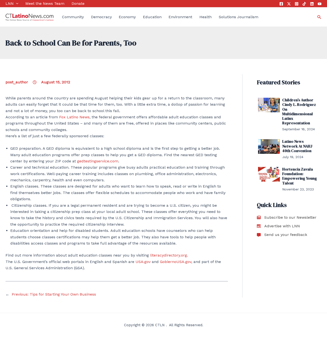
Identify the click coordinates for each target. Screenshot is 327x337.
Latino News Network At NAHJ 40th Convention (297, 146)
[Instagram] (297, 4)
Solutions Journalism (238, 17)
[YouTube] (319, 4)
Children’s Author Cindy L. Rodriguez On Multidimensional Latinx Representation (299, 111)
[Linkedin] (312, 4)
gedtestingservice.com (97, 161)
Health (205, 17)
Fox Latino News (74, 117)
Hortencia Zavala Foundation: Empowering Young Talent (299, 176)
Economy (127, 17)
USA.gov (143, 261)
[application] (16, 3)
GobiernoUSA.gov (175, 261)
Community (73, 17)
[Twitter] (289, 4)
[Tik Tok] (304, 4)
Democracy (101, 17)
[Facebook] (281, 4)
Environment (180, 17)
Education (152, 17)
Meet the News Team (44, 3)
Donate (78, 3)
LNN (10, 3)
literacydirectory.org (168, 255)
